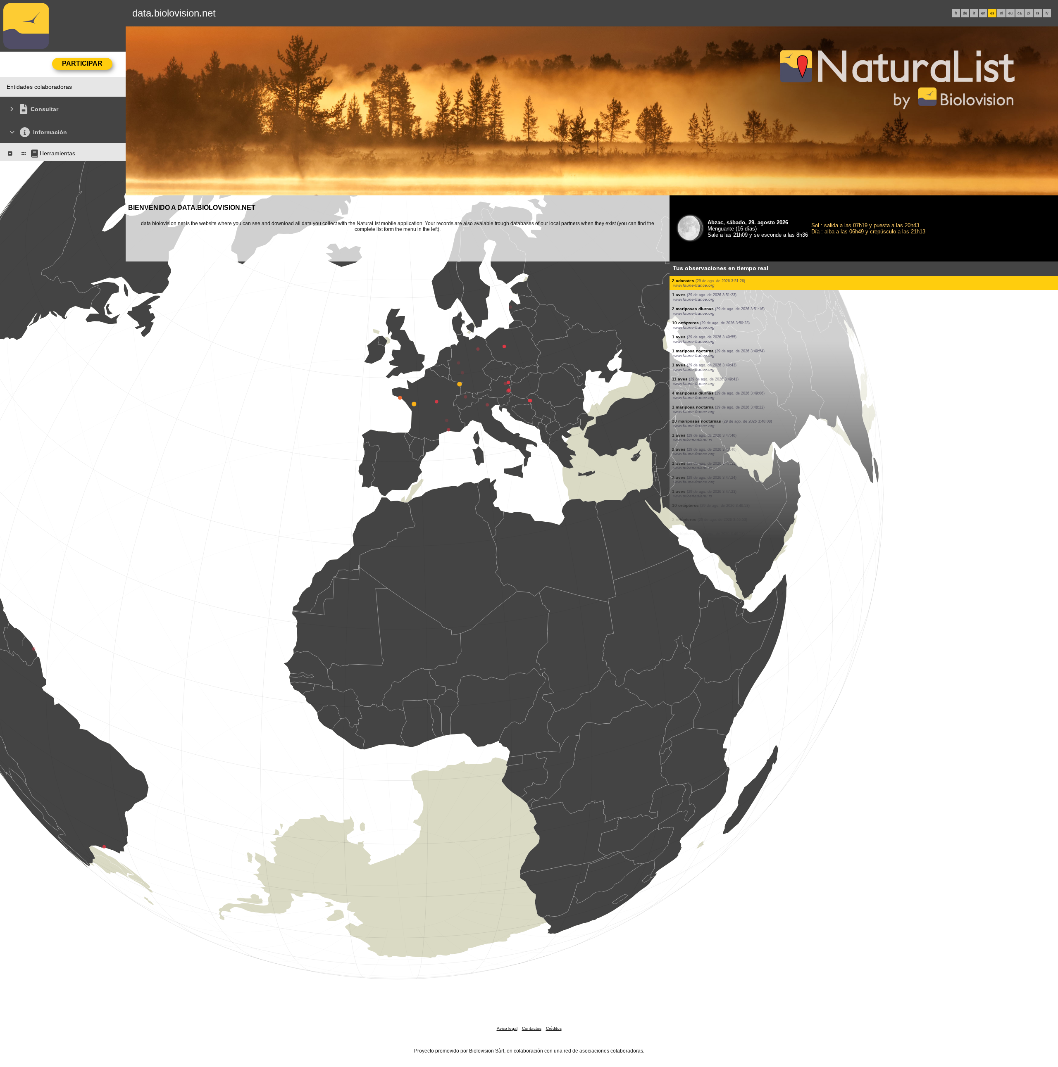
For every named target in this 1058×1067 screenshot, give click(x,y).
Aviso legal (507, 1028)
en (983, 13)
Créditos (554, 1028)
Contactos (531, 1028)
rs (1037, 13)
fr (956, 13)
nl (1001, 13)
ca (1019, 13)
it (974, 13)
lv (1047, 13)
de (965, 13)
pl (1028, 13)
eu (1010, 13)
